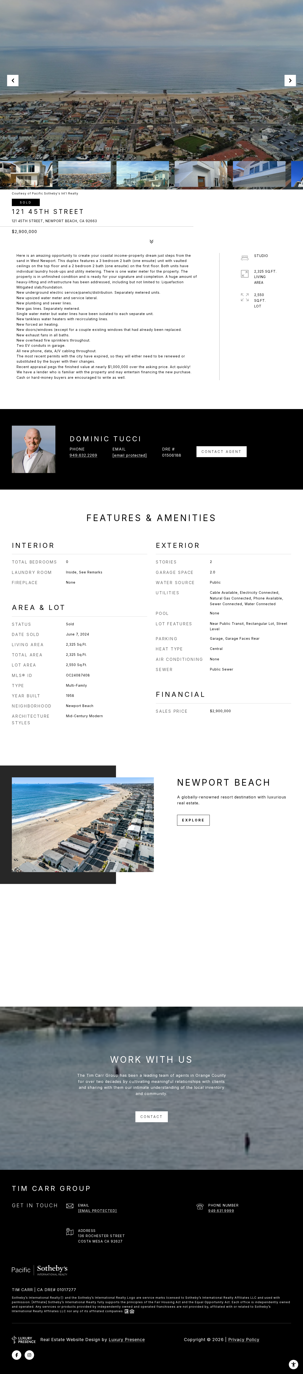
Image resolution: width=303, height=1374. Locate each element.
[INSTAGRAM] (29, 1355)
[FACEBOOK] (16, 1355)
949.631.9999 (221, 1211)
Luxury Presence (127, 1339)
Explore (193, 820)
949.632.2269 (83, 455)
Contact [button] (151, 1117)
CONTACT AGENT (221, 452)
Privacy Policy (243, 1339)
